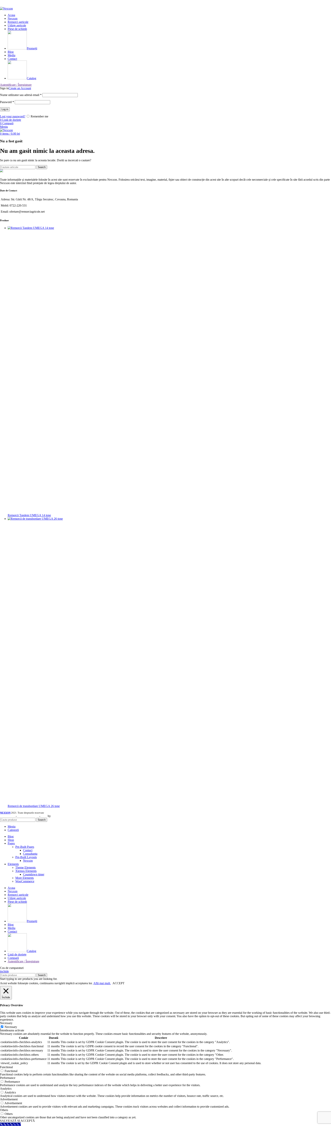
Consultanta (30, 853)
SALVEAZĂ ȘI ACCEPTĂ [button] (17, 1120)
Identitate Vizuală (28, 816)
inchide (4, 971)
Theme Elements (25, 867)
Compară (13, 958)
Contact (27, 850)
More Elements (24, 877)
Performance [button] (7, 1077)
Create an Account (20, 88)
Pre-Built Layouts (26, 857)
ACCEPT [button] (118, 983)
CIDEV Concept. (62, 816)
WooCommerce (24, 881)
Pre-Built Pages (24, 846)
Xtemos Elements (26, 871)
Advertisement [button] (9, 1099)
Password (7, 102)
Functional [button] (6, 1067)
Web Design (7, 816)
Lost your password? (12, 116)
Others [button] (4, 1110)
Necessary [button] (6, 1023)
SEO (44, 816)
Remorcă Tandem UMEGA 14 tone (29, 515)
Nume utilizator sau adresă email (21, 95)
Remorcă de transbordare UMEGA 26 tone (34, 806)
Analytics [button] (5, 1088)
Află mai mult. (102, 983)
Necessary (11, 1026)
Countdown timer (33, 874)
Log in (5, 109)
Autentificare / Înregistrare (23, 961)
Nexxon (28, 860)
